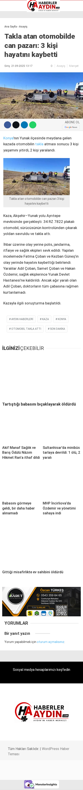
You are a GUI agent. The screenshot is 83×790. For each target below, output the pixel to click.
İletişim (12, 57)
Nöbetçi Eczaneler (20, 66)
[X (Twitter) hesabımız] (26, 782)
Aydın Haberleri (17, 34)
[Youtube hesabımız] (52, 782)
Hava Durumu (16, 52)
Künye (11, 62)
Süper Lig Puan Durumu (23, 71)
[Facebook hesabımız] (13, 782)
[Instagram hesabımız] (39, 782)
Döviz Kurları (15, 48)
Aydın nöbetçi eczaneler (24, 38)
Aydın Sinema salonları (23, 43)
